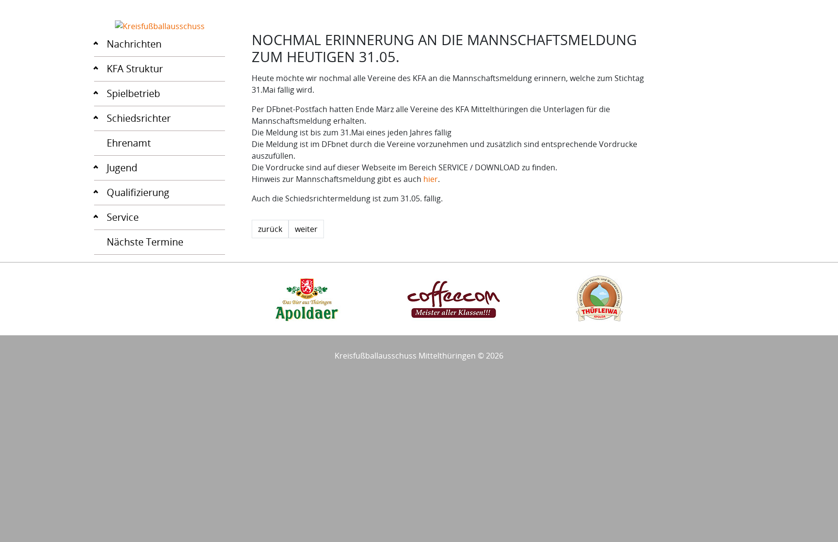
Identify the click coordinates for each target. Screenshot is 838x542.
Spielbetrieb (133, 93)
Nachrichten (134, 43)
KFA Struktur (135, 68)
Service (123, 217)
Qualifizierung (138, 192)
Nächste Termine (145, 241)
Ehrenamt (129, 142)
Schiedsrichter (139, 118)
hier (430, 179)
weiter (306, 229)
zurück (270, 229)
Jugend (122, 167)
